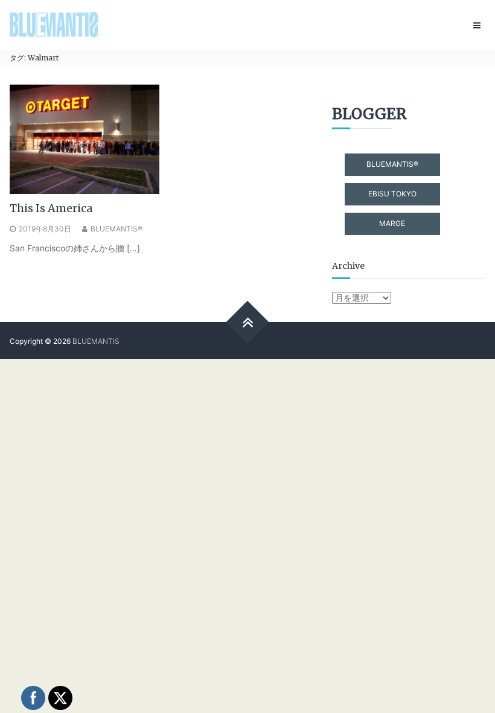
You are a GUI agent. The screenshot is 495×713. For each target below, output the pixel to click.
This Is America (51, 208)
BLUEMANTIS (96, 341)
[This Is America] (84, 138)
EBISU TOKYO (392, 193)
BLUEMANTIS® (116, 228)
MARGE (392, 223)
